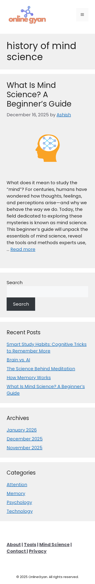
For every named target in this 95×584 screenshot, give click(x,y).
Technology (20, 511)
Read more (22, 249)
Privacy (38, 551)
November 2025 (24, 448)
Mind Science (54, 544)
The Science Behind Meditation (41, 369)
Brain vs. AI (18, 360)
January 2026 (22, 430)
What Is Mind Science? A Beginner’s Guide (39, 94)
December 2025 (25, 439)
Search (15, 282)
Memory (16, 493)
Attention (17, 484)
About (14, 544)
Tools (30, 544)
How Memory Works (29, 377)
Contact (17, 551)
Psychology (19, 502)
